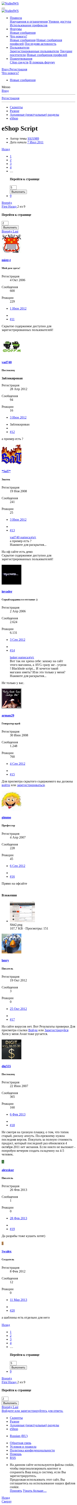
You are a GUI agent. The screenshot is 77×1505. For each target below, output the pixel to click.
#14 (12, 650)
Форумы (16, 29)
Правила (16, 18)
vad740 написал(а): (23, 537)
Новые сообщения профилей (47, 55)
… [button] (11, 171)
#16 (12, 876)
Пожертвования (21, 58)
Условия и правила (23, 1446)
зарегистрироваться (31, 785)
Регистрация (10, 98)
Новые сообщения (23, 32)
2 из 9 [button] (21, 206)
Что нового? (18, 36)
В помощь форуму (42, 62)
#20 (12, 1310)
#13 (12, 530)
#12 (12, 432)
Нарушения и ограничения (29, 21)
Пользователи (19, 47)
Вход (5, 90)
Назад (6, 149)
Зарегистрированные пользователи (34, 51)
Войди (33, 1030)
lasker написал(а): (22, 657)
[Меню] (3, 8)
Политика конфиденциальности (32, 1450)
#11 (12, 319)
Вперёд (7, 203)
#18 (12, 1125)
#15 (12, 774)
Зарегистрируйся (56, 1030)
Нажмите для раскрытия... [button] (28, 544)
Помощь (16, 1454)
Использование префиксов (28, 25)
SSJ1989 (33, 138)
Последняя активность (40, 44)
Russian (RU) (19, 1436)
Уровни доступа (59, 21)
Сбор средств (19, 62)
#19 (12, 1229)
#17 (12, 1019)
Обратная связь (20, 1443)
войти (6, 785)
